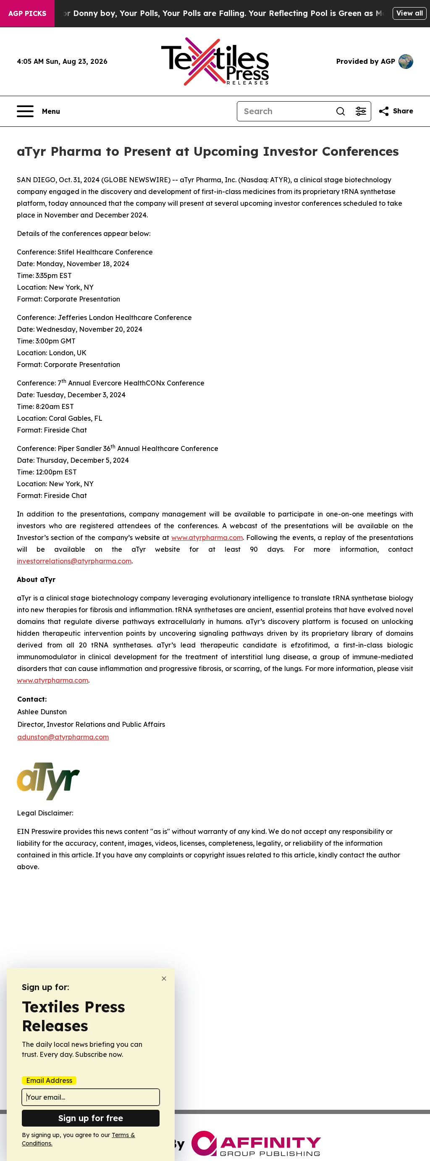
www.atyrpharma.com (207, 537)
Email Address (49, 1080)
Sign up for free (90, 1118)
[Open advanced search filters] (361, 111)
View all (409, 13)
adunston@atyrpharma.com (63, 737)
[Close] (164, 979)
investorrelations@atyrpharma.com (74, 561)
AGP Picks (27, 13)
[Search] (340, 111)
